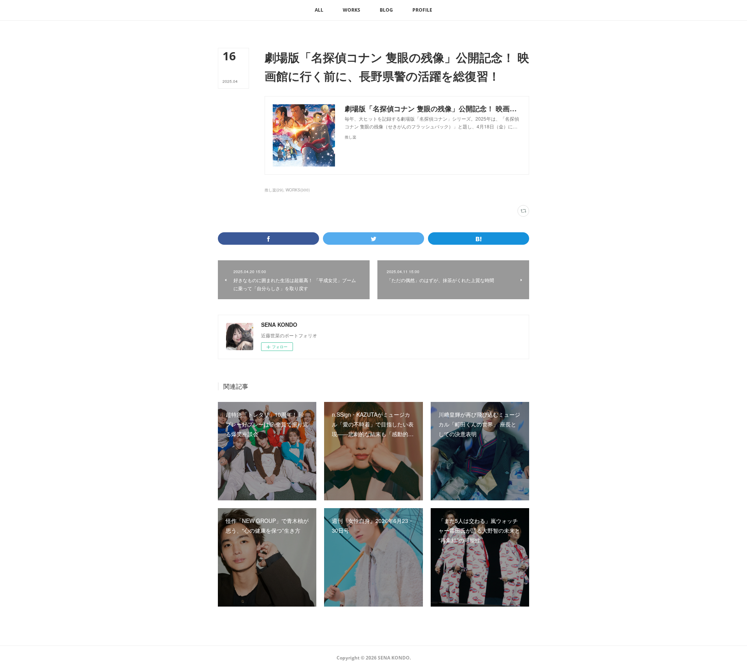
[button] (319, 10)
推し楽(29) (274, 190)
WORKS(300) (298, 190)
